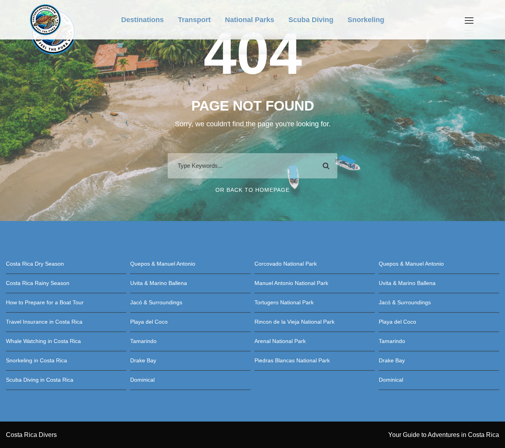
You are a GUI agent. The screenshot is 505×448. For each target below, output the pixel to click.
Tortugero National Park (284, 302)
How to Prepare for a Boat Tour (45, 302)
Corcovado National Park (285, 264)
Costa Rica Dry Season (35, 264)
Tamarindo (143, 341)
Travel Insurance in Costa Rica (44, 322)
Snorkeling (366, 32)
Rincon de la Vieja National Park (294, 322)
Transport (194, 32)
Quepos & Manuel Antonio (162, 264)
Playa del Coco (149, 322)
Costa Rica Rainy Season (37, 283)
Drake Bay (143, 360)
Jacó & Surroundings (156, 302)
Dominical (142, 380)
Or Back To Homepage (252, 190)
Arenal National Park (280, 341)
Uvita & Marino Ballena (158, 283)
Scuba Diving (310, 32)
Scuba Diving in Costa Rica (39, 380)
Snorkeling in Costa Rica (36, 360)
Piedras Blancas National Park (292, 360)
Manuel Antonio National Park (291, 283)
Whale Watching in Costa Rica (43, 341)
